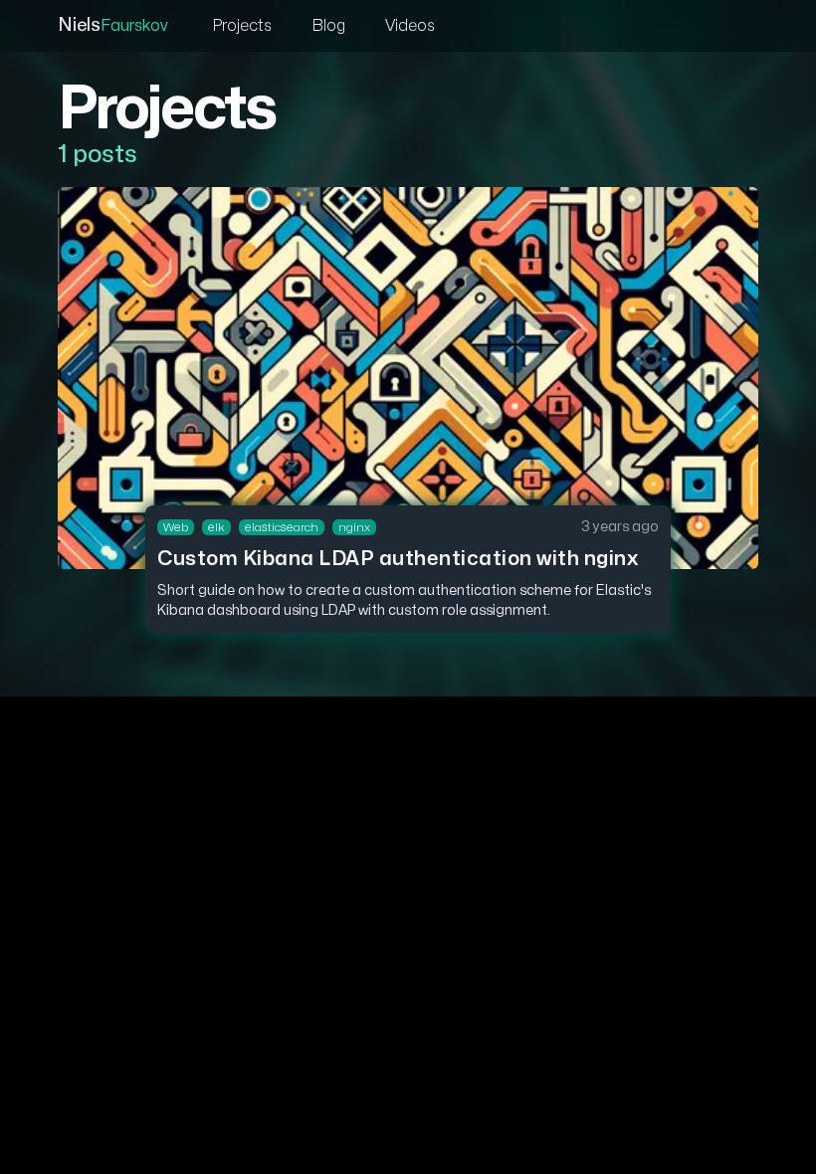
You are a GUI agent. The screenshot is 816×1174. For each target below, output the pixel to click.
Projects (242, 26)
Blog (328, 26)
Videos (410, 26)
